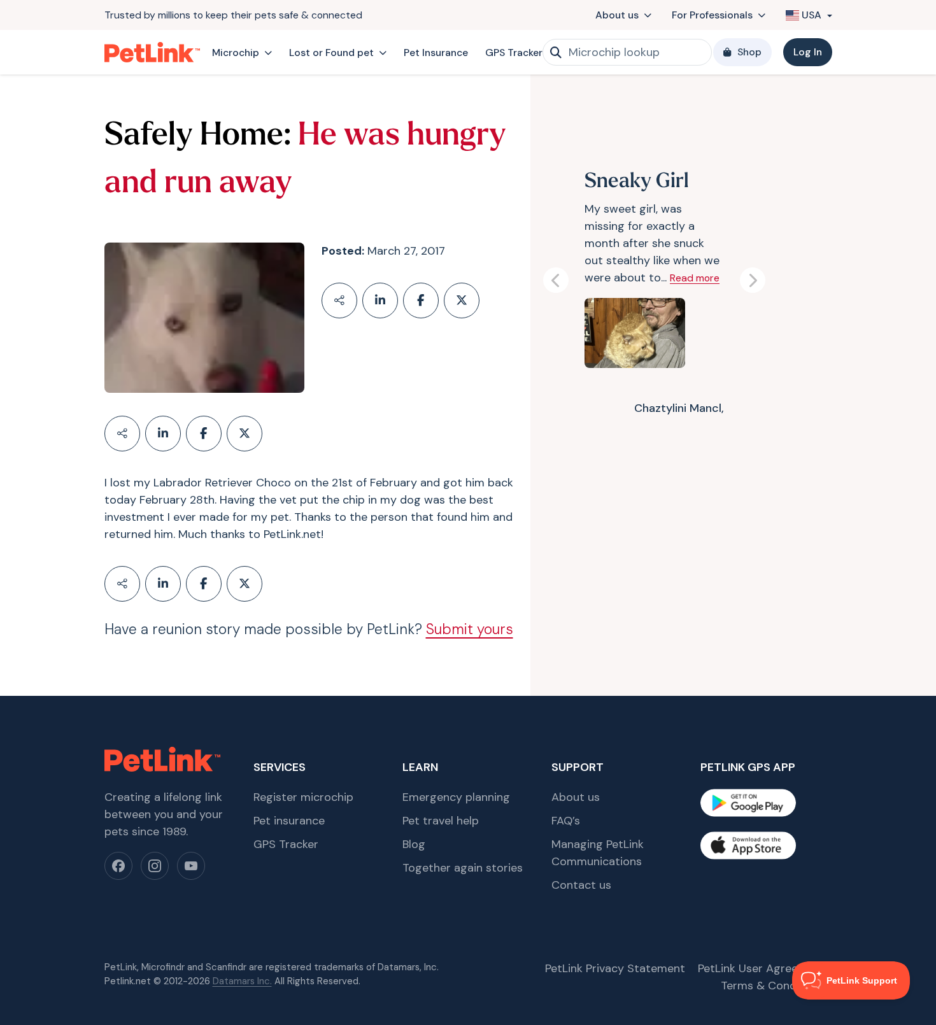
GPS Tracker (513, 52)
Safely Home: (197, 136)
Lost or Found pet (331, 52)
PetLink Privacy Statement (615, 968)
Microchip (235, 52)
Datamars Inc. (242, 981)
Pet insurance (289, 820)
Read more (695, 278)
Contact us (581, 885)
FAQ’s (565, 820)
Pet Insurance (436, 52)
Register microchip (303, 797)
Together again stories (462, 867)
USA (811, 15)
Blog (413, 844)
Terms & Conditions (773, 985)
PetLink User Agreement (762, 968)
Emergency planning (456, 797)
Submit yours (469, 629)
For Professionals (712, 15)
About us (617, 15)
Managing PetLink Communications (597, 853)
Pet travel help (440, 820)
